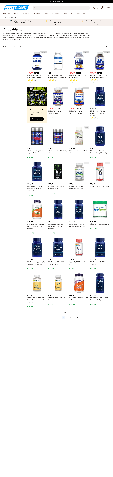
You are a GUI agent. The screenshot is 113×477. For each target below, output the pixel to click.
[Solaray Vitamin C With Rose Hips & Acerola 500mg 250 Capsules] (37, 283)
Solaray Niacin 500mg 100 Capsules (56, 299)
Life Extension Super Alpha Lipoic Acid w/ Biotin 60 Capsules (56, 226)
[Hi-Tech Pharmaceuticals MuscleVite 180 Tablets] (37, 61)
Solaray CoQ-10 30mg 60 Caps (99, 186)
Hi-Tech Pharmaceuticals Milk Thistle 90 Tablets (56, 112)
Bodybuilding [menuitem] (55, 14)
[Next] (77, 317)
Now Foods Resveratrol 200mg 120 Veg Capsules (78, 299)
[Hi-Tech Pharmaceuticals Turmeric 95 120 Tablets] (79, 96)
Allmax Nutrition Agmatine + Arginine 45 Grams (35, 152)
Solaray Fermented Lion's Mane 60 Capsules (78, 152)
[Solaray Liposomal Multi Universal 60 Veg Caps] (79, 172)
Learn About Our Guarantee (20, 24)
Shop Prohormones (58, 24)
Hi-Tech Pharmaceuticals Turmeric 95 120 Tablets (76, 112)
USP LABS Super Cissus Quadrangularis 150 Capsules (57, 76)
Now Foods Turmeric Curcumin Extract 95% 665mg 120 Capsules (36, 226)
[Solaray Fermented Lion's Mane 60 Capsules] (79, 136)
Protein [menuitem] (46, 14)
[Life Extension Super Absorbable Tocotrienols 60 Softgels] (37, 247)
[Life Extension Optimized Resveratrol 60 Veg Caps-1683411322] (37, 172)
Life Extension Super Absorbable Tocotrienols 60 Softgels (37, 263)
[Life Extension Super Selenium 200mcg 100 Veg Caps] (100, 283)
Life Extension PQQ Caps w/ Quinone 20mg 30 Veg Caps (99, 152)
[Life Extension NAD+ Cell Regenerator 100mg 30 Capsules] (100, 96)
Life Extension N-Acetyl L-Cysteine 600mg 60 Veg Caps (78, 225)
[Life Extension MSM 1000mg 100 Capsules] (100, 247)
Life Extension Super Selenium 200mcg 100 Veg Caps (99, 299)
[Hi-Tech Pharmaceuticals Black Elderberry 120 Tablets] (100, 61)
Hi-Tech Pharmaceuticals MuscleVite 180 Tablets (34, 76)
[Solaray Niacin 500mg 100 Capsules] (58, 283)
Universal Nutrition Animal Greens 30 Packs (56, 187)
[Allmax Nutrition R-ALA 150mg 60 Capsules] (58, 136)
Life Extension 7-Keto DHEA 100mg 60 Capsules (56, 263)
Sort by (15, 47)
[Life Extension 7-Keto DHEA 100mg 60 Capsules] (58, 247)
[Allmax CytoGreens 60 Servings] (100, 209)
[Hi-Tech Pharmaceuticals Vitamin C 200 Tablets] (79, 61)
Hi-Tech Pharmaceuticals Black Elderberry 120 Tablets (99, 76)
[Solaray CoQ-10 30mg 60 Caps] (100, 172)
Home (4, 17)
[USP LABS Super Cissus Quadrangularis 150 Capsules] (58, 61)
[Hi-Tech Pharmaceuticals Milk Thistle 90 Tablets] (58, 96)
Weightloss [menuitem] (37, 14)
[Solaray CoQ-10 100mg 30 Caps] (79, 247)
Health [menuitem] (65, 14)
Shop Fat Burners (94, 24)
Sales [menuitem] (83, 14)
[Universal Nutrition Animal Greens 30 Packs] (58, 172)
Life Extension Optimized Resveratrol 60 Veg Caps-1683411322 (34, 188)
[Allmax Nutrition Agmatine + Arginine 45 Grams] (37, 136)
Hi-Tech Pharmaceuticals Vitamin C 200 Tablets (78, 76)
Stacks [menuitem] (78, 14)
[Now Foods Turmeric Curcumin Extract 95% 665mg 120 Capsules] (37, 209)
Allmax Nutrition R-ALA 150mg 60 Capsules (57, 152)
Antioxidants (13, 17)
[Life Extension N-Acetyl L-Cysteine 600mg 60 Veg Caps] (79, 209)
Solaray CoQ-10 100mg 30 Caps (77, 263)
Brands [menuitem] (16, 14)
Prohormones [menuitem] (26, 14)
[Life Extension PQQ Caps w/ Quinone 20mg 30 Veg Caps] (100, 136)
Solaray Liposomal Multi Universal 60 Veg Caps (76, 187)
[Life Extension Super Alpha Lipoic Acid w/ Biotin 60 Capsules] (58, 209)
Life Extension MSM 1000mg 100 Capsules (98, 263)
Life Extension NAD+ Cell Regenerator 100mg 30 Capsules (97, 113)
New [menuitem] (72, 14)
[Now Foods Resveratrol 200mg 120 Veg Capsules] (79, 283)
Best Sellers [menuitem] (6, 14)
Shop (8, 17)
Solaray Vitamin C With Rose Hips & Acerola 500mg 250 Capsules (35, 300)
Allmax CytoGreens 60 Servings (99, 224)
